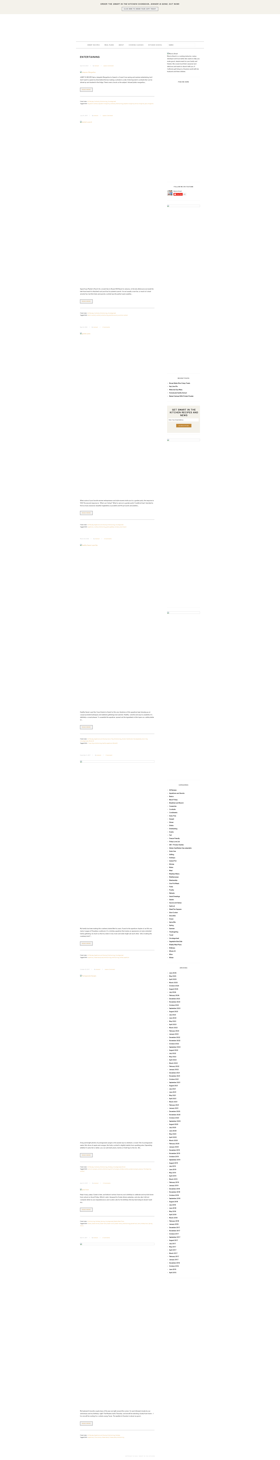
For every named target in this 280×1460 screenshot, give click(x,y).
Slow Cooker (173, 912)
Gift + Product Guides (176, 845)
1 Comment (109, 755)
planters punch (113, 315)
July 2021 (172, 1089)
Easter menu (118, 1223)
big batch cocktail (93, 103)
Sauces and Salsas (175, 903)
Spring (103, 1221)
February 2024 (174, 995)
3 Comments (106, 327)
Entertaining (103, 101)
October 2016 (174, 1266)
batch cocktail (92, 315)
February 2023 (174, 1031)
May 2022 (172, 1057)
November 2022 (174, 1041)
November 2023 (174, 1002)
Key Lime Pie (173, 386)
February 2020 (174, 1144)
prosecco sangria (133, 1169)
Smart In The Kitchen (140, 27)
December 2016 (174, 1263)
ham (139, 1223)
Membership (173, 880)
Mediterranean (174, 877)
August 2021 (173, 1086)
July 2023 (172, 1015)
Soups (171, 919)
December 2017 (174, 1227)
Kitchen (171, 864)
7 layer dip (91, 743)
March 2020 (173, 1140)
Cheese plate (112, 1437)
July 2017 (172, 1244)
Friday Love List (174, 842)
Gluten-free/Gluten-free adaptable (131, 739)
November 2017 (174, 1231)
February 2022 (174, 1066)
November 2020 (174, 1115)
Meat (170, 870)
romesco (117, 527)
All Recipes (91, 101)
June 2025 (173, 973)
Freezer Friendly (174, 838)
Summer (172, 928)
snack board (123, 527)
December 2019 (174, 1150)
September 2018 (174, 1198)
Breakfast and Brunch (176, 803)
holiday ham (144, 1223)
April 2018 (172, 1215)
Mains (171, 867)
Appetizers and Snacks (100, 524)
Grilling (171, 854)
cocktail (98, 315)
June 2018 (172, 1208)
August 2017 (173, 1240)
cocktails (112, 103)
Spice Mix (172, 922)
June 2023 (172, 1018)
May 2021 (172, 1095)
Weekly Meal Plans (119, 1221)
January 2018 (173, 1224)
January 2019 (173, 1185)
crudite (96, 527)
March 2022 (173, 1063)
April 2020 (173, 1137)
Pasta (171, 887)
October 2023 (174, 1005)
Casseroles (172, 806)
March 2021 (173, 1102)
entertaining (119, 103)
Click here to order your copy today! (140, 9)
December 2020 (174, 1111)
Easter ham (103, 1223)
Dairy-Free (110, 739)
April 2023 (172, 1024)
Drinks (171, 825)
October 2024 (174, 986)
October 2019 (174, 1157)
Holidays (110, 1167)
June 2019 (172, 1169)
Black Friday (173, 800)
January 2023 (173, 1034)
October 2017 (174, 1234)
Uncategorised (112, 101)
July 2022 (172, 1053)
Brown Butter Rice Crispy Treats (179, 383)
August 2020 (173, 1124)
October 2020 (174, 1118)
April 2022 (173, 1060)
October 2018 (174, 1195)
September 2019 (174, 1160)
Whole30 (115, 743)
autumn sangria (92, 1169)
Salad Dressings (174, 896)
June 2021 (172, 1092)
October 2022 (174, 1044)
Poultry (171, 890)
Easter (89, 1223)
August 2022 (173, 1050)
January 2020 (174, 1147)
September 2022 (174, 1047)
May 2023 (172, 1021)
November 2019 (174, 1153)
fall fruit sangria (114, 1169)
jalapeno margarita (128, 103)
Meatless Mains (174, 874)
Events (171, 832)
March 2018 (173, 1218)
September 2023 (174, 1008)
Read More (86, 89)
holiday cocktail (124, 1169)
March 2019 (173, 1179)
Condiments (173, 812)
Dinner (171, 822)
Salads (171, 900)
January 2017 (173, 1260)
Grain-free (145, 739)
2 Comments (108, 539)
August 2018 (173, 1202)
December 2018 (174, 1189)
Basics (171, 796)
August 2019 (173, 1163)
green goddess (110, 527)
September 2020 (175, 1121)
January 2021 (173, 1108)
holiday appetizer (124, 957)
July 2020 (172, 1127)
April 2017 (172, 1250)
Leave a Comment (108, 66)
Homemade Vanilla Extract (178, 393)
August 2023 (173, 1011)
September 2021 (174, 1082)
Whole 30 (91, 741)
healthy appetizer (107, 743)
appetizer (90, 527)
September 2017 (174, 1237)
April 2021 (172, 1099)
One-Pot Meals (174, 883)
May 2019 (172, 1173)
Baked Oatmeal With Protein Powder (181, 396)
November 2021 (174, 1076)
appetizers (91, 1437)
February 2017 (174, 1256)
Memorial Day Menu (175, 390)
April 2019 (172, 1176)
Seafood (172, 906)
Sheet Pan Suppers (175, 909)
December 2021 (174, 1073)
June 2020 (173, 1131)
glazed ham (133, 1223)
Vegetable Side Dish (175, 941)
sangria (141, 1169)
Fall (170, 835)
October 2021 (174, 1079)
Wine (170, 954)
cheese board (97, 957)
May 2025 (172, 976)
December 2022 (174, 1037)
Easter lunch (110, 1223)
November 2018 (174, 1192)
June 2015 (172, 1269)
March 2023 (173, 1028)
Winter (124, 1167)
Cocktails (96, 101)
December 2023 (174, 999)
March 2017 (173, 1253)
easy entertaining (106, 957)
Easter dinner (96, 1223)
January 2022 (174, 1069)
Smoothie (172, 916)
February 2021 (174, 1105)
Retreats (172, 893)
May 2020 (172, 1134)
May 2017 (172, 1247)
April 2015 (172, 1273)
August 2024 (173, 989)
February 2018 (174, 1221)
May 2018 (172, 1211)
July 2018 (172, 1205)
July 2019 (172, 1166)
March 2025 (173, 983)
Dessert (171, 819)
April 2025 (173, 979)
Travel (171, 935)
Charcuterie (97, 1437)
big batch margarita (104, 103)
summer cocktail (123, 315)
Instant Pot (173, 861)
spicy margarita (149, 103)
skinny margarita (139, 103)
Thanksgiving (173, 932)
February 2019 (174, 1182)
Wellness (172, 948)
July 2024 (172, 992)
